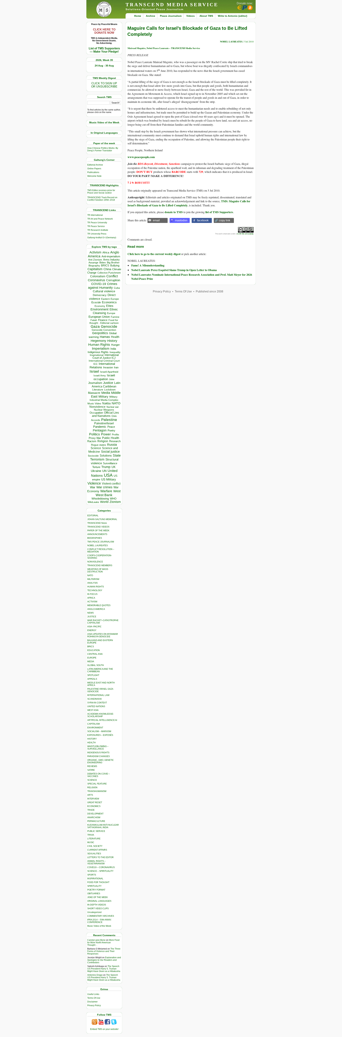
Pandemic (99, 426)
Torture (96, 467)
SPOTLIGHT (93, 675)
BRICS (105, 265)
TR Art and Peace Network (100, 219)
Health (115, 336)
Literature (97, 389)
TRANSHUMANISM (96, 791)
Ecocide (96, 302)
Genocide (109, 326)
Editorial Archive (95, 165)
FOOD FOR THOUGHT (98, 882)
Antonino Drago (95, 975)
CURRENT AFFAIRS (97, 850)
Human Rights (99, 344)
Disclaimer (92, 1001)
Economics (109, 302)
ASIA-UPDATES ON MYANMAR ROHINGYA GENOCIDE (102, 635)
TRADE (91, 810)
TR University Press (96, 234)
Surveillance (110, 463)
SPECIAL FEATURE (97, 784)
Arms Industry (111, 259)
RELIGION (92, 787)
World (104, 502)
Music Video (94, 403)
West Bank (104, 495)
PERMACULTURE (96, 821)
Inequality (115, 352)
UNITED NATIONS (96, 706)
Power (106, 434)
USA (108, 475)
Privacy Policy (94, 1005)
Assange (93, 262)
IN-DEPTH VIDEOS (96, 905)
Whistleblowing (100, 498)
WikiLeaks (93, 502)
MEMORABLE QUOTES (98, 605)
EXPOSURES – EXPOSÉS (100, 735)
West (117, 491)
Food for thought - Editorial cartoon (104, 321)
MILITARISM (93, 579)
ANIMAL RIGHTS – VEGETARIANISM (96, 862)
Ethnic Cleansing (105, 311)
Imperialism (100, 348)
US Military (108, 479)
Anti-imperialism (111, 256)
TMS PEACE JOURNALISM (100, 542)
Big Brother (113, 262)
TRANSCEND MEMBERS (99, 565)
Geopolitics (100, 333)
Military (103, 396)
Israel (94, 371)
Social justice (110, 451)
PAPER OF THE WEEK (98, 530)
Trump (105, 467)
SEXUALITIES (94, 853)
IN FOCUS (92, 594)
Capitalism (94, 269)
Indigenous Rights (98, 352)
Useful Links (93, 994)
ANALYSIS (92, 583)
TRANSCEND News (97, 523)
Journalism (95, 382)
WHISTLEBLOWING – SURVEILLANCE (97, 747)
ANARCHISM (93, 817)
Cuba (117, 287)
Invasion (108, 367)
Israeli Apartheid (109, 371)
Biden (102, 262)
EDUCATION (93, 650)
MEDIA (90, 661)
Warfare (106, 491)
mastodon (181, 220)
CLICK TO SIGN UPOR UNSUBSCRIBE (104, 85)
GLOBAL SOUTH (95, 665)
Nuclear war (113, 407)
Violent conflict (111, 483)
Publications (93, 172)
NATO (116, 403)
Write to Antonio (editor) (232, 15)
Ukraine (96, 471)
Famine (115, 317)
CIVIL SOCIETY (94, 846)
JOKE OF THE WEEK (97, 897)
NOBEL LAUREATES (97, 545)
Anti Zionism (95, 259)
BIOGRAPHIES (94, 538)
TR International (95, 215)
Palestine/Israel (104, 423)
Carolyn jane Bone (96, 940)
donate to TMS (174, 212)
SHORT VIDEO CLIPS (98, 908)
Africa (105, 252)
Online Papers (94, 168)
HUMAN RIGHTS (95, 586)
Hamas (105, 337)
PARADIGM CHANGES (98, 756)
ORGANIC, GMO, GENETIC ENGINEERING (100, 761)
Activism (95, 252)
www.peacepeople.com (141, 157)
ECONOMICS (93, 806)
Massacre (94, 392)
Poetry (111, 430)
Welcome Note (94, 176)
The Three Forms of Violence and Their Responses (103, 951)
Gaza (95, 326)
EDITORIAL (93, 515)
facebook (203, 220)
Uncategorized (94, 912)
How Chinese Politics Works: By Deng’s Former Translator (102, 149)
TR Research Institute (97, 230)
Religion (102, 441)
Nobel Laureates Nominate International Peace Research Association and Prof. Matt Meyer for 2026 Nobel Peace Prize (191, 276)
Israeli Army (100, 375)
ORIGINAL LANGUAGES (99, 901)
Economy (100, 306)
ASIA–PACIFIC (94, 626)
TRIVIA (90, 835)
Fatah (93, 320)
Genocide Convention (104, 330)
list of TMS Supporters (219, 212)
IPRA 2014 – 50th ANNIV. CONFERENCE (99, 920)
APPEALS (92, 679)
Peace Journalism (171, 15)
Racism (91, 441)
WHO (113, 498)
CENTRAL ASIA (95, 654)
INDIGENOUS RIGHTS (98, 752)
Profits (115, 434)
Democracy (100, 295)
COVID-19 (98, 284)
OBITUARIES (93, 893)
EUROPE (91, 658)
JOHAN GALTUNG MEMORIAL (102, 519)
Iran (116, 367)
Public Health (110, 437)
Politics (94, 434)
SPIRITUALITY (94, 886)
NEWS (90, 613)
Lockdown (110, 389)
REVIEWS (92, 766)
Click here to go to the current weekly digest (154, 254)
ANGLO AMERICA (96, 609)
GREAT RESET (94, 802)
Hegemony (98, 341)
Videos (190, 15)
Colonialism (97, 276)
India (113, 348)
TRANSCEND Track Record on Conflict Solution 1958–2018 (102, 198)
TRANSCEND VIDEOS (98, 527)
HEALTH (91, 742)
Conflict (112, 276)
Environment (99, 309)
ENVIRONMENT (95, 727)
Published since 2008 (209, 291)
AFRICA (91, 598)
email (156, 220)
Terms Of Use (93, 998)
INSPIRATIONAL (95, 878)
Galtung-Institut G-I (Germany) (101, 237)
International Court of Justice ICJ (105, 356)
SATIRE (91, 770)
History (112, 341)
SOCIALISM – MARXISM (99, 731)
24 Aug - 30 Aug (104, 65)
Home (137, 15)
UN (104, 471)
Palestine (109, 420)
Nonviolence (97, 406)
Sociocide (93, 455)
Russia (112, 444)
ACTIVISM (92, 601)
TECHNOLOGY (94, 590)
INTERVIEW (93, 798)
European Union (99, 316)
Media (105, 393)
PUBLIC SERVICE (96, 831)
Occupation (96, 412)
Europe (111, 313)
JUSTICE (91, 616)
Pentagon (100, 430)
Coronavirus (96, 280)
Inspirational (96, 355)
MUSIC (90, 842)
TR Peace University (97, 222)
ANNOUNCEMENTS (97, 534)
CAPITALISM (93, 724)
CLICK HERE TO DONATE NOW (104, 31)
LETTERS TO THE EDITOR (100, 857)
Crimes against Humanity (102, 285)
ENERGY (91, 630)
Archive (150, 15)
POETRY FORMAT (96, 890)
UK (114, 467)
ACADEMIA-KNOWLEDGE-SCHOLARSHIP (100, 715)
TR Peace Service (96, 226)
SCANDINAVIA (94, 699)
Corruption (113, 280)
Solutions (106, 455)
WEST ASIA (93, 710)
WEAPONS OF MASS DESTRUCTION (97, 570)
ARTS (90, 795)
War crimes (104, 487)
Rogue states (98, 445)
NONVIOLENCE (95, 561)
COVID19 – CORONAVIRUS (101, 867)
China (107, 269)
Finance (102, 320)
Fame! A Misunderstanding (147, 265)
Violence (94, 483)
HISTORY (92, 739)
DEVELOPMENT (95, 813)
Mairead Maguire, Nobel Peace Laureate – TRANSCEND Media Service (164, 48)
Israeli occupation (104, 377)
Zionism (115, 502)
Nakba (106, 403)
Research (115, 441)
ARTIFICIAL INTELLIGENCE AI (102, 720)
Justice (108, 383)
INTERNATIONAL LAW (98, 695)
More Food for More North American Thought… (103, 942)
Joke (111, 379)
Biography (94, 265)
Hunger (115, 344)
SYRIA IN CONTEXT (97, 702)
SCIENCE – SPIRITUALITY (100, 871)
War (92, 487)
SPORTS (91, 875)
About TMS (206, 15)
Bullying (114, 265)
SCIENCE (92, 780)
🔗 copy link (222, 220)
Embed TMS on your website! (104, 1029)
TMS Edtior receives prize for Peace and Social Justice (101, 191)
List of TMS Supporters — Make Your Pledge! (104, 50)
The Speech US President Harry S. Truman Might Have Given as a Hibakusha (103, 968)
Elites (109, 305)
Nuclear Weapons (104, 409)
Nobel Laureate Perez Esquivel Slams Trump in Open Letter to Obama (174, 270)
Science (96, 448)
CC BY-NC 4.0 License (245, 234)
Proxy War (95, 437)
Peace (111, 426)
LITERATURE (93, 838)
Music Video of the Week (99, 926)
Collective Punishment (109, 272)
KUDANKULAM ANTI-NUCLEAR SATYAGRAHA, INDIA (103, 826)
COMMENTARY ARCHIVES (100, 916)
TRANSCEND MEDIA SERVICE (172, 4)
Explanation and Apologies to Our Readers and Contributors (104, 960)
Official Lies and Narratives (105, 414)
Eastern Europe (110, 299)
